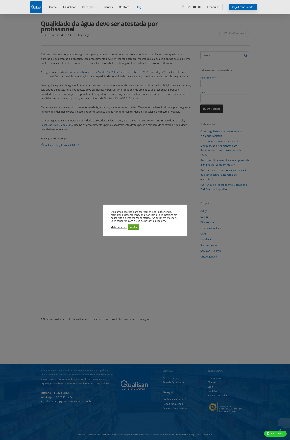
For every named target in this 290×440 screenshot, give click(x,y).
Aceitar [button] (133, 226)
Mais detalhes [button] (119, 227)
